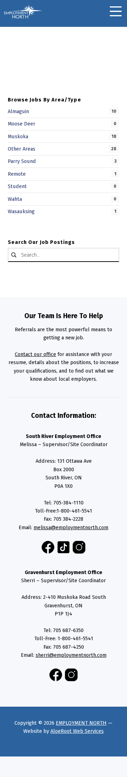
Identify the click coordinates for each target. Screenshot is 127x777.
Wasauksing (21, 211)
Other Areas (21, 149)
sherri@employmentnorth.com (71, 655)
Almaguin (18, 111)
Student (17, 186)
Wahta (15, 199)
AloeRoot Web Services (77, 731)
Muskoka (18, 136)
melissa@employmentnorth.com (71, 527)
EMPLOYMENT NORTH (81, 723)
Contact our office (35, 354)
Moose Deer (21, 124)
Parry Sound (22, 161)
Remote (17, 174)
